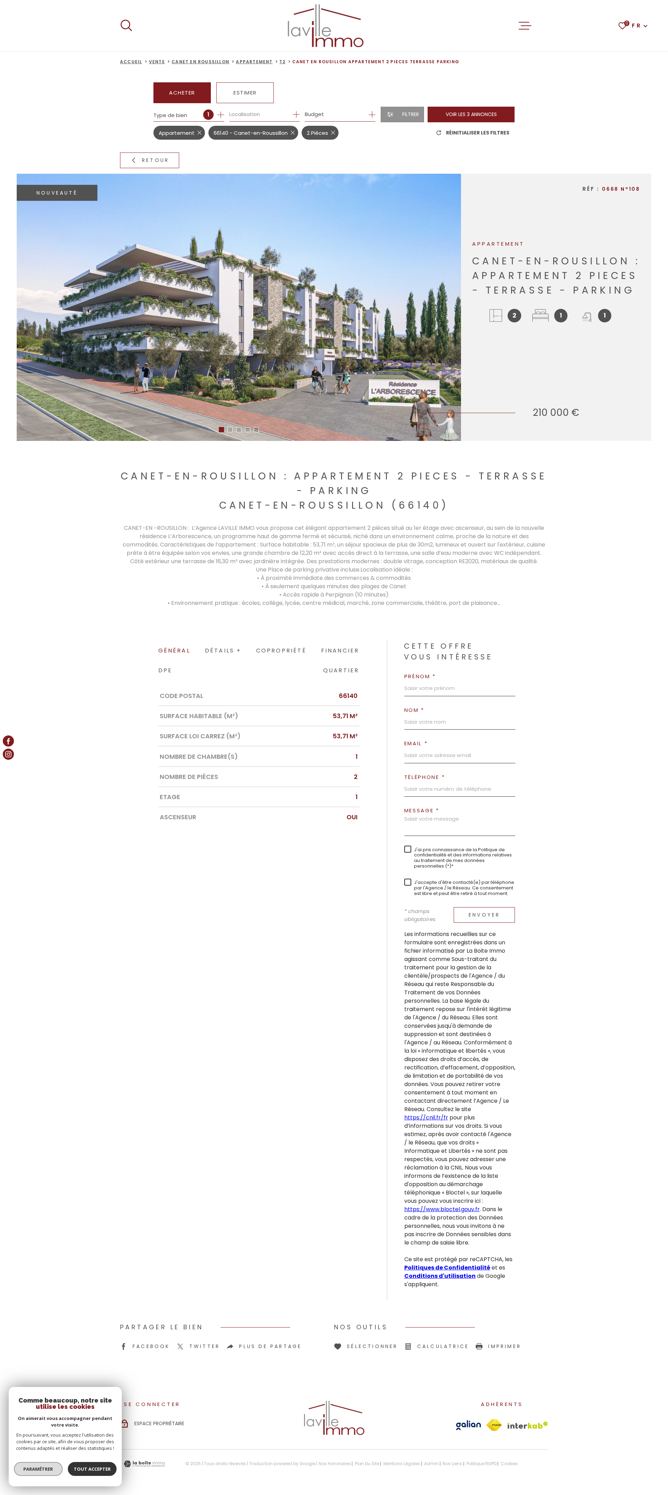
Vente (157, 62)
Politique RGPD (481, 1464)
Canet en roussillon (200, 62)
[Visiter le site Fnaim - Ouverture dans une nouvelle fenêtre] (494, 1425)
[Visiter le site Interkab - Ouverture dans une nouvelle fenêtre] (528, 1425)
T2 (282, 62)
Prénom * (420, 676)
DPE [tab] (165, 670)
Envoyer (484, 914)
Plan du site (367, 1464)
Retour (155, 160)
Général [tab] (174, 651)
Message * (421, 810)
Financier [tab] (340, 651)
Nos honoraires (335, 1464)
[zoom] (239, 307)
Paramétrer (38, 1469)
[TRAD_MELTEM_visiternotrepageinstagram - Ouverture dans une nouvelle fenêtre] (8, 754)
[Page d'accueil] (325, 25)
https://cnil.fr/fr (426, 1118)
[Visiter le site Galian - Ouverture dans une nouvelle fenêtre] (468, 1425)
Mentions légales (401, 1464)
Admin (431, 1464)
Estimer (245, 92)
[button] (221, 429)
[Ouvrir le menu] (525, 25)
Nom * (414, 710)
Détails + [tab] (223, 651)
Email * (416, 743)
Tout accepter (92, 1469)
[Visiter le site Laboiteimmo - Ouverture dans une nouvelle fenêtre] (144, 1464)
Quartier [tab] (341, 670)
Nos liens (452, 1464)
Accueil (131, 62)
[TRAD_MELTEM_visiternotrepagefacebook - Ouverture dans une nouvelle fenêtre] (8, 740)
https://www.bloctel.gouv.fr (442, 1209)
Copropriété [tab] (281, 651)
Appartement (254, 62)
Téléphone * (424, 777)
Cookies (509, 1464)
